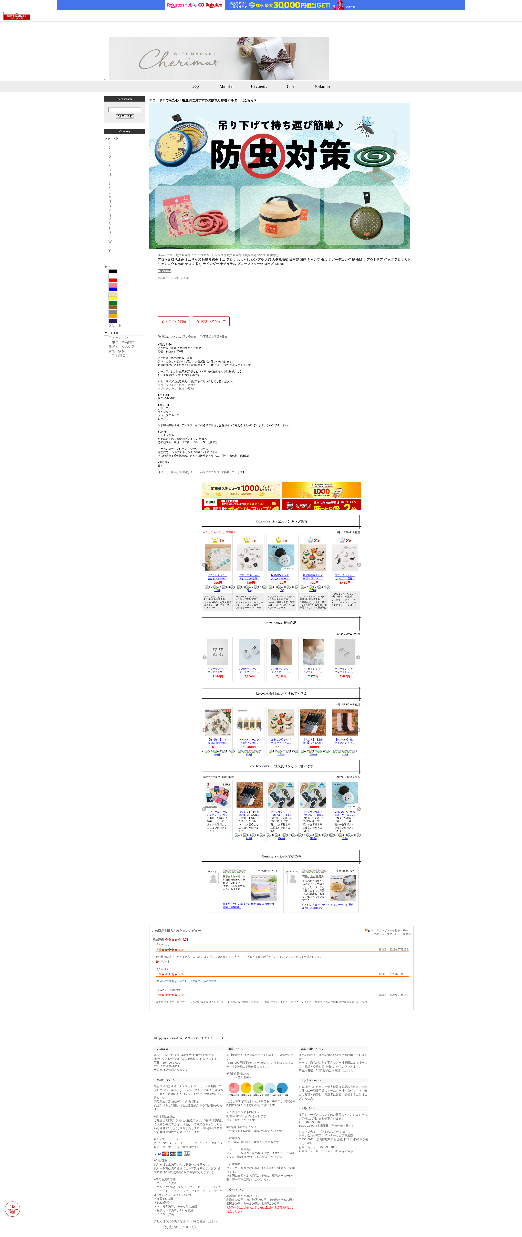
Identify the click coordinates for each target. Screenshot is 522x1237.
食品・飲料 (116, 351)
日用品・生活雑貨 (121, 342)
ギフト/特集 (117, 355)
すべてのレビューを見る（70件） (391, 930)
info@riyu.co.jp (343, 1151)
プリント (115, 325)
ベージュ (112, 294)
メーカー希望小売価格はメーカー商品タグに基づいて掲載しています (201, 472)
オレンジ (112, 316)
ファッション (118, 337)
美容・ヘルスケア (121, 346)
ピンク (112, 285)
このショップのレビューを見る (392, 934)
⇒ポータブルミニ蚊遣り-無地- (176, 388)
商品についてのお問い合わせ (179, 336)
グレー (112, 312)
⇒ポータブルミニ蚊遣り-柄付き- (177, 384)
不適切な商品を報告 (215, 336)
